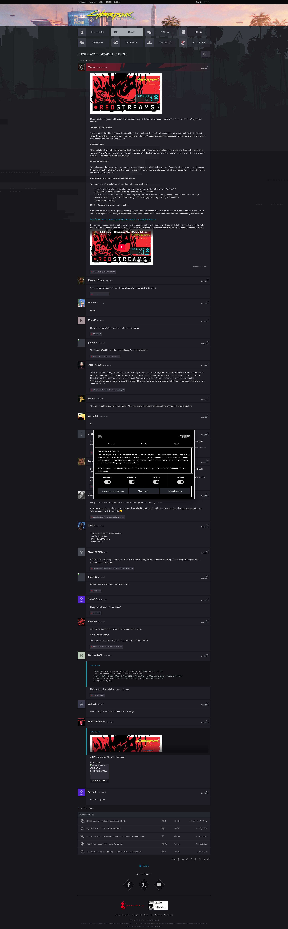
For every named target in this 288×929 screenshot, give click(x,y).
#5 (204, 343)
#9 (204, 434)
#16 (204, 622)
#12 (204, 526)
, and (108, 390)
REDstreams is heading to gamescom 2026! (106, 821)
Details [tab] (144, 444)
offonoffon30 (94, 365)
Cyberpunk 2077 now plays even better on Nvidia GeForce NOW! (115, 836)
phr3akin (92, 342)
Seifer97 (92, 599)
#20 (204, 792)
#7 (204, 398)
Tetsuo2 (92, 792)
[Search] (204, 54)
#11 (204, 495)
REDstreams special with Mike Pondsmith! (105, 844)
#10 (204, 461)
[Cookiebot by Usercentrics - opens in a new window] (180, 436)
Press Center (168, 915)
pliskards (93, 495)
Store (108, 2)
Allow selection (144, 491)
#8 (204, 416)
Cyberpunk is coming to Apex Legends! (104, 828)
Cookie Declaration (156, 915)
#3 (204, 303)
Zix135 (91, 525)
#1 (204, 67)
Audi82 (92, 704)
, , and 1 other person (108, 517)
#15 (204, 599)
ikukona (92, 302)
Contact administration (123, 915)
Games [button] (92, 2)
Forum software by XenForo (144, 927)
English (145, 866)
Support (118, 2)
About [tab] (176, 444)
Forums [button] (82, 2)
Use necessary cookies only (113, 491)
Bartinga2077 (95, 655)
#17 (204, 655)
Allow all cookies (175, 491)
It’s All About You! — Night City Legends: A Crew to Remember (114, 851)
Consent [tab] (111, 444)
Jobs (101, 2)
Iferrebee (92, 621)
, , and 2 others (106, 356)
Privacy (146, 915)
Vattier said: (94, 666)
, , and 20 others (104, 272)
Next (90, 61)
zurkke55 (93, 416)
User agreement (137, 915)
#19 (204, 721)
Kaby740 (92, 577)
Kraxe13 (92, 320)
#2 (204, 280)
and (100, 294)
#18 (204, 704)
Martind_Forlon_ (96, 280)
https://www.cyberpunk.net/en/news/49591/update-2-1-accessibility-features (123, 219)
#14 (204, 577)
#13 (204, 552)
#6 (204, 365)
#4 (204, 320)
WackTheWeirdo (96, 721)
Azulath (92, 398)
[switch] (132, 482)
